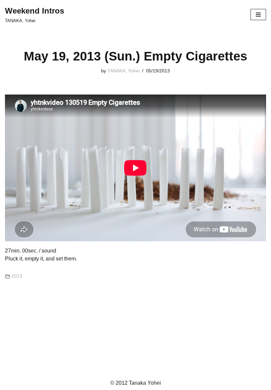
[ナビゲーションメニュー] (258, 14)
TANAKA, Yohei (123, 70)
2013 (17, 276)
